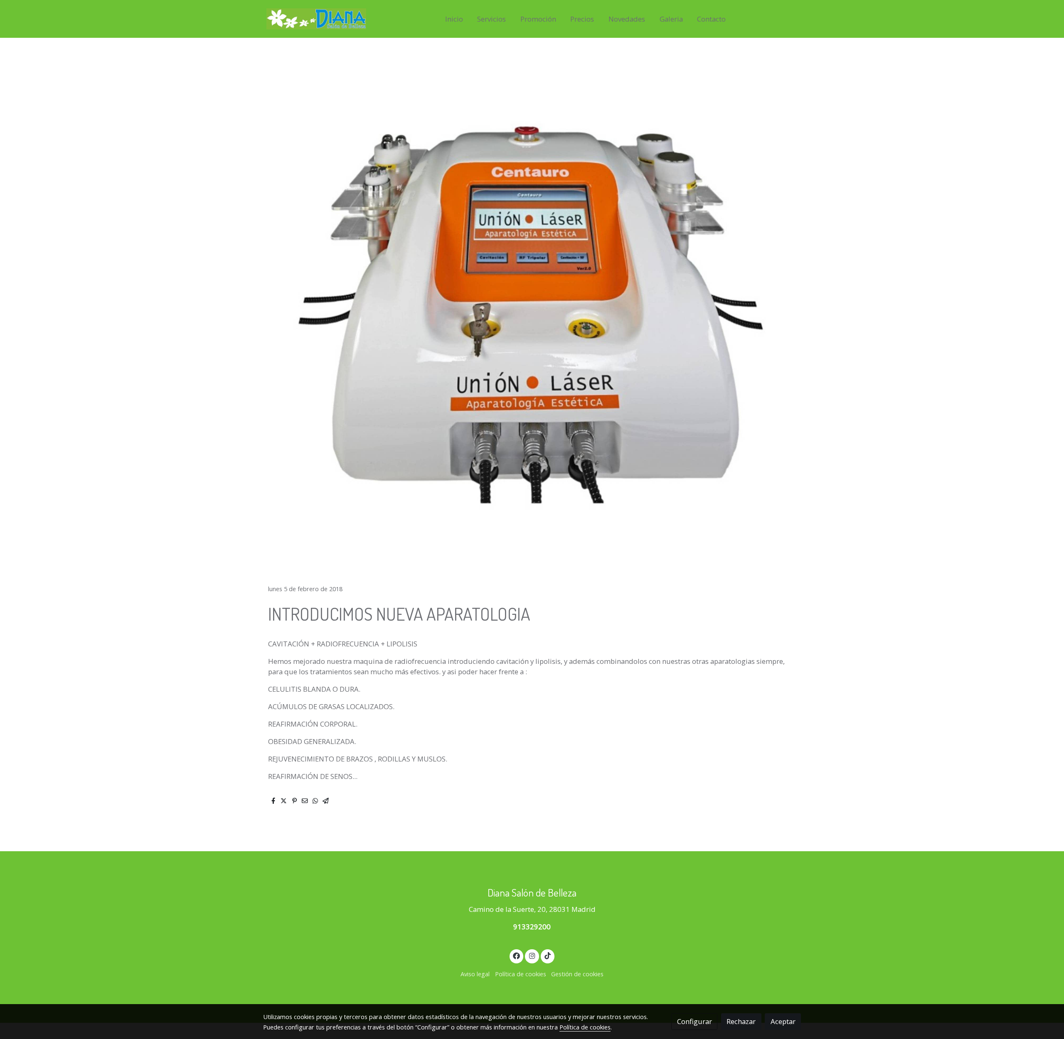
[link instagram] (532, 955)
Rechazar (741, 1021)
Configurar (694, 1021)
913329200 (532, 926)
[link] (316, 18)
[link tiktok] (547, 955)
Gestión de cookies (577, 974)
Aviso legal (475, 974)
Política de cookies (520, 974)
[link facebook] (517, 955)
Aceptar (783, 1021)
